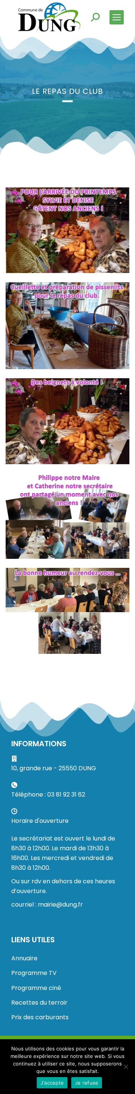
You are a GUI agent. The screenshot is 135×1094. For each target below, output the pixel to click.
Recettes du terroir (39, 1002)
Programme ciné (36, 988)
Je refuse (86, 1083)
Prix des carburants (40, 1017)
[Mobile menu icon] (117, 17)
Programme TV (34, 973)
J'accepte (52, 1083)
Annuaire (24, 958)
